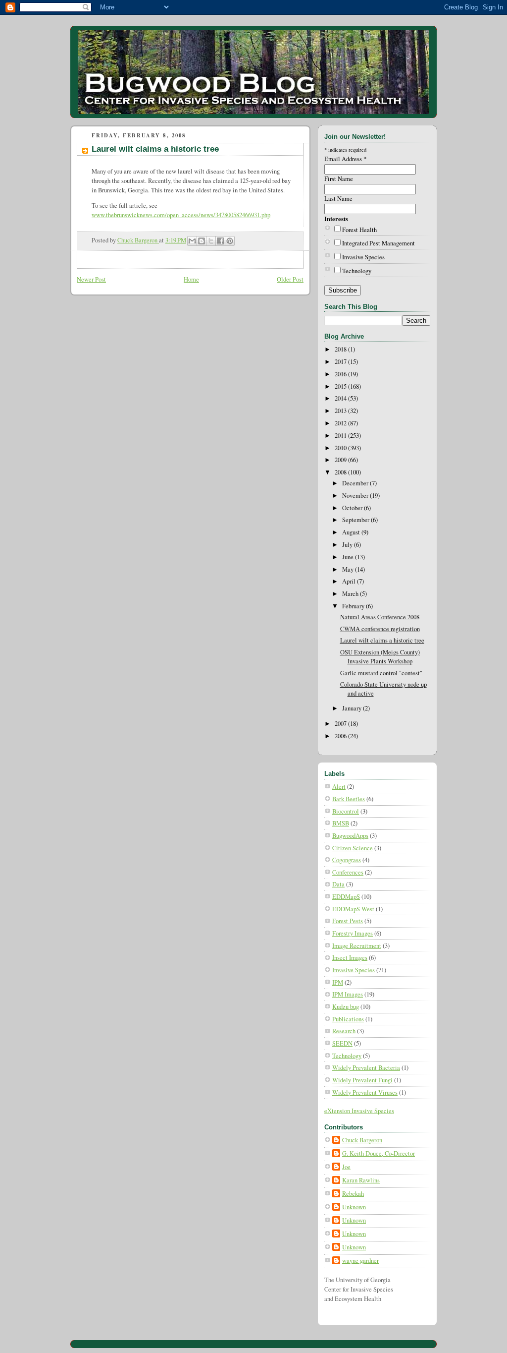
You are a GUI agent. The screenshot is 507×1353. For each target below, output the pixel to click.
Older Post (290, 279)
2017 (341, 361)
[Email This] (192, 241)
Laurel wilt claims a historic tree (382, 640)
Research (343, 1031)
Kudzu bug (345, 1006)
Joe (346, 1167)
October (353, 508)
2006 (341, 736)
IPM (337, 982)
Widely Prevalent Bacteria (366, 1067)
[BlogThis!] (201, 241)
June (348, 557)
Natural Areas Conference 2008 (379, 617)
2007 (341, 723)
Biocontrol (345, 811)
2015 (341, 386)
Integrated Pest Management (378, 243)
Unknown (354, 1207)
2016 (341, 374)
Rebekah (353, 1193)
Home (191, 279)
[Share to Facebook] (220, 241)
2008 (341, 472)
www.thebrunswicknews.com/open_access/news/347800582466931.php (181, 215)
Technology (356, 271)
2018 (341, 349)
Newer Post (91, 279)
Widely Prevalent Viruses (365, 1092)
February (354, 606)
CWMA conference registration (380, 629)
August (351, 532)
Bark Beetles (348, 799)
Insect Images (349, 957)
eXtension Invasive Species (359, 1111)
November (356, 495)
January (352, 708)
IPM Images (347, 994)
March (351, 593)
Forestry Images (352, 933)
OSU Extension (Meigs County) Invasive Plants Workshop (380, 656)
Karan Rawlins (361, 1180)
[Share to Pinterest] (230, 241)
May (348, 569)
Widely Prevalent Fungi (362, 1080)
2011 (341, 435)
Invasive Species (363, 257)
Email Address (345, 159)
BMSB (340, 823)
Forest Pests (347, 921)
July (348, 544)
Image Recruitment (356, 945)
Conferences (347, 872)
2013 (341, 411)
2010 (341, 448)
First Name (338, 179)
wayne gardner (360, 1260)
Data (338, 884)
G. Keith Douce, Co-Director (378, 1153)
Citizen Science (352, 848)
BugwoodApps (350, 835)
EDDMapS (346, 896)
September (356, 520)
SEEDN (342, 1043)
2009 (341, 460)
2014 (341, 398)
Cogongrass (346, 860)
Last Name (338, 198)
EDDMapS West (353, 909)
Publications (348, 1019)
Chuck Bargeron (362, 1140)
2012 (341, 423)
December (356, 483)
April (349, 581)
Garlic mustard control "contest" (381, 673)
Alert (339, 786)
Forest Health (359, 230)
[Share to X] (211, 241)
